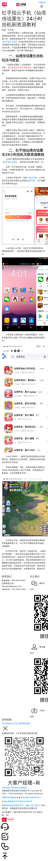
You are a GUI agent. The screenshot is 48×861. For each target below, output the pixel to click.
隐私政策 (14, 797)
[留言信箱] (24, 836)
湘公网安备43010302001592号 (17, 801)
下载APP (42, 2)
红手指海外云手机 (10, 723)
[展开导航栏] (41, 6)
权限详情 (6, 797)
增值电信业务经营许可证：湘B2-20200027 (21, 805)
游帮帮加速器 (24, 723)
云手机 (34, 177)
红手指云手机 (10, 41)
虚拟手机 (31, 180)
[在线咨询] (24, 827)
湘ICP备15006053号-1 (30, 797)
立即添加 (6, 787)
